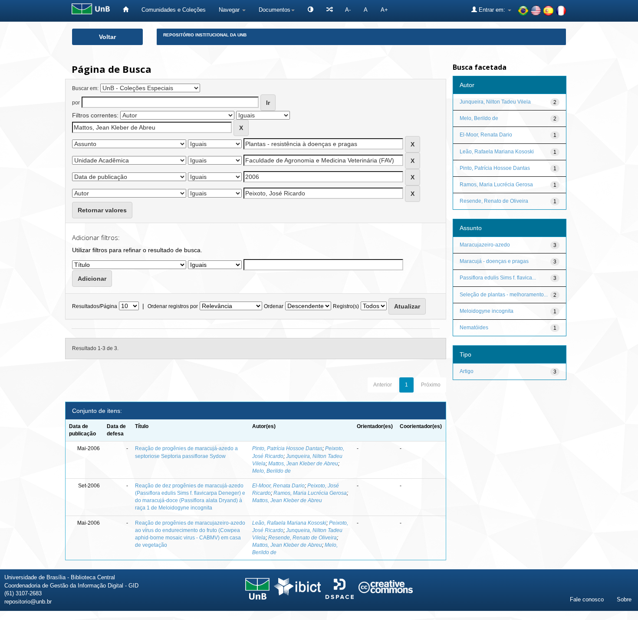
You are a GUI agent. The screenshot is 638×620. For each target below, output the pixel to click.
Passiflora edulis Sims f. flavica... (498, 278)
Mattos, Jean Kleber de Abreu (303, 464)
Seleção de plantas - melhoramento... (504, 295)
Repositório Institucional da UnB (205, 34)
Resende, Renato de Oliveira (302, 538)
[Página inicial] (125, 9)
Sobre (624, 599)
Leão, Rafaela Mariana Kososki (289, 523)
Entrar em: (492, 9)
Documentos (274, 9)
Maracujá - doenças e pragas (494, 261)
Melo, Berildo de (271, 471)
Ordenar (273, 306)
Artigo (467, 371)
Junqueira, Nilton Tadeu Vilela (495, 102)
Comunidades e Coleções (173, 9)
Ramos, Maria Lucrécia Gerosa (310, 493)
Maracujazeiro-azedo (485, 245)
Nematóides (474, 328)
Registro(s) (346, 306)
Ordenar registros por (173, 306)
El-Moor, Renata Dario (278, 486)
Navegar (230, 9)
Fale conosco (587, 599)
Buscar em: (85, 88)
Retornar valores (102, 210)
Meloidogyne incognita (486, 311)
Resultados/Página (94, 306)
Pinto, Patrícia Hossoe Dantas (287, 448)
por (76, 103)
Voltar (107, 36)
